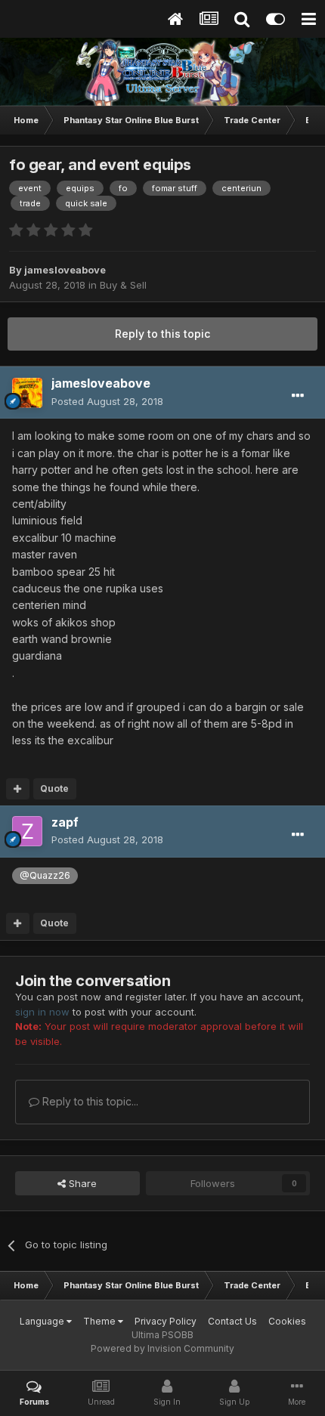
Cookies (287, 1321)
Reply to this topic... (88, 1101)
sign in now (42, 1012)
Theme (100, 1321)
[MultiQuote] (17, 788)
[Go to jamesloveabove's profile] (27, 393)
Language (43, 1321)
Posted (107, 401)
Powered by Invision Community (162, 1348)
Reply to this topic (162, 333)
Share (81, 1183)
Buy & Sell (123, 285)
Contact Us (232, 1321)
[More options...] (298, 396)
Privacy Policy (166, 1321)
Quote (54, 788)
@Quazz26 (45, 875)
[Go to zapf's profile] (27, 831)
